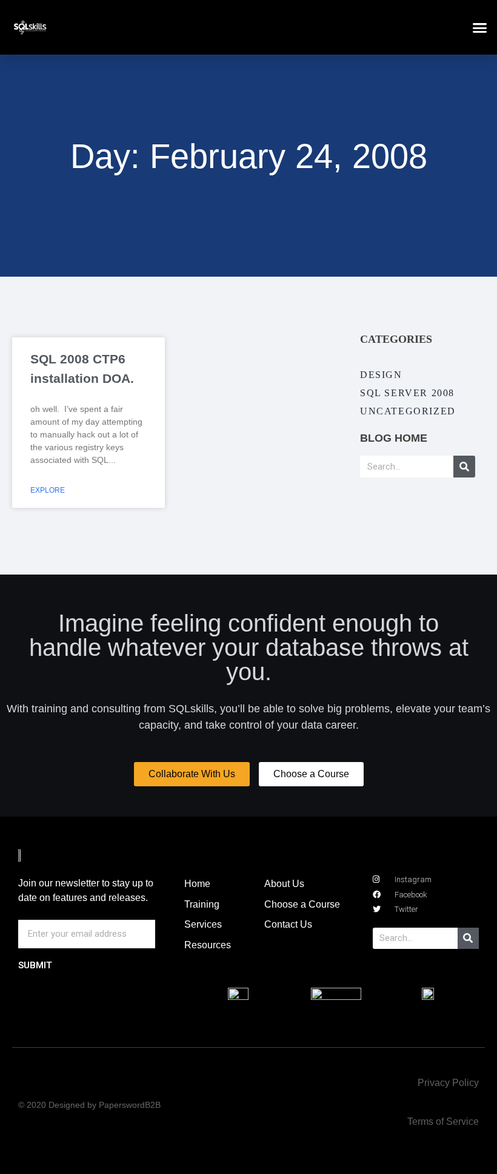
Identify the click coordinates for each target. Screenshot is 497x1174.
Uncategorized (408, 411)
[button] (480, 27)
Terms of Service (443, 1121)
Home (197, 884)
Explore (47, 490)
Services (203, 924)
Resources (207, 945)
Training (201, 904)
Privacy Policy (448, 1083)
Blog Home (393, 438)
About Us (284, 884)
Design (381, 374)
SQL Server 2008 (407, 393)
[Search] (464, 466)
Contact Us (288, 924)
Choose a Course (302, 904)
